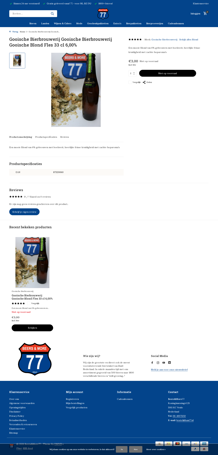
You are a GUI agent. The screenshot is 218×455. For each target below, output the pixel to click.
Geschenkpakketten (98, 23)
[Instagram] (158, 363)
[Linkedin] (169, 363)
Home (22, 31)
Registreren (72, 399)
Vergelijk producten (76, 407)
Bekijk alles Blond (188, 39)
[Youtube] (163, 363)
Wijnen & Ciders (62, 23)
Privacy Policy (16, 416)
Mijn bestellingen (75, 403)
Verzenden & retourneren (23, 424)
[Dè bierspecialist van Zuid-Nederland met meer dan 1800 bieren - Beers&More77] (109, 13)
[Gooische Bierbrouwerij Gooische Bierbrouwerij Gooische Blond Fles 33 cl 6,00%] (32, 262)
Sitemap (13, 432)
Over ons (14, 399)
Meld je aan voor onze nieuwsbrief (169, 369)
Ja (122, 449)
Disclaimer (15, 411)
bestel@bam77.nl (185, 420)
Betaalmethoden (18, 420)
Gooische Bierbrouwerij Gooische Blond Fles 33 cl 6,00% (32, 297)
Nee (136, 449)
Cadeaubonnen (176, 23)
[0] (204, 14)
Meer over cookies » (155, 449)
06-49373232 (179, 416)
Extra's (117, 23)
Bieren (32, 23)
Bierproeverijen (154, 23)
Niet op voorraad (167, 73)
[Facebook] (152, 363)
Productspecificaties (46, 137)
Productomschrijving (20, 137)
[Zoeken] (52, 13)
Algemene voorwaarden (21, 403)
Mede (79, 23)
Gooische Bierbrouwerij (164, 39)
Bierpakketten (133, 23)
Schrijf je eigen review (24, 211)
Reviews (64, 137)
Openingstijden (17, 407)
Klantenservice (201, 3)
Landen (45, 23)
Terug (15, 31)
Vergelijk (137, 82)
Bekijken (32, 327)
